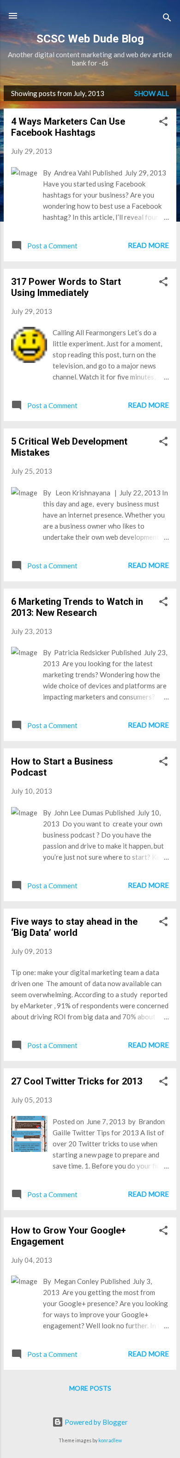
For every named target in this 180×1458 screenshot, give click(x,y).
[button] (163, 123)
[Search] (167, 19)
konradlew (110, 1440)
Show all (151, 93)
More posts (90, 1388)
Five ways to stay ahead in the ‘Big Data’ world (74, 927)
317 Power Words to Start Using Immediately (66, 287)
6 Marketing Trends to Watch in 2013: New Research (77, 607)
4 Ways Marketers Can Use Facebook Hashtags (68, 127)
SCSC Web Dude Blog (90, 38)
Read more (148, 245)
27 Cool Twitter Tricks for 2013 (76, 1081)
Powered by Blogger (95, 1422)
